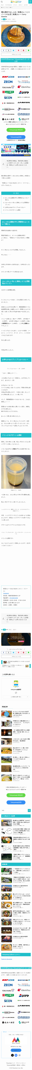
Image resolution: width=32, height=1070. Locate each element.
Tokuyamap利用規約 (11, 1065)
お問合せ (23, 1065)
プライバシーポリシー (21, 1063)
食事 (4, 19)
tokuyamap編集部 (16, 689)
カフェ (9, 19)
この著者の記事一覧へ (16, 696)
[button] (3, 50)
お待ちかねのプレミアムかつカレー (15, 207)
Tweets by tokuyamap (6, 959)
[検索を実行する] (29, 810)
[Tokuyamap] (16, 2)
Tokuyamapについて (10, 1063)
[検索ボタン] (2, 2)
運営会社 (18, 1065)
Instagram (6, 593)
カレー (14, 19)
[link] (16, 693)
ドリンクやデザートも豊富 (12, 210)
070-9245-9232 (14, 598)
